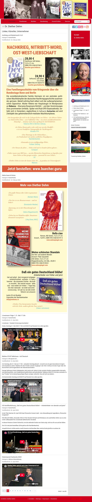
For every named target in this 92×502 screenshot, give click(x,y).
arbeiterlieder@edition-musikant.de (50, 428)
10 (30, 490)
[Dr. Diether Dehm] (46, 9)
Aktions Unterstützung (14, 459)
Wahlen (33, 21)
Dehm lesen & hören (9, 175)
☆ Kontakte (30, 499)
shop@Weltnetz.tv (7, 428)
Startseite (12, 21)
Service (67, 21)
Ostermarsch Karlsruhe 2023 (11, 457)
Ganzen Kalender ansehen (78, 127)
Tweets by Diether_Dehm (78, 156)
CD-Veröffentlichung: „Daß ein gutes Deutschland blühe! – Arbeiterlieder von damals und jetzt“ (34, 405)
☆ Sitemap (37, 499)
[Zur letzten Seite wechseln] (35, 490)
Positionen (23, 21)
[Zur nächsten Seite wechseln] (33, 490)
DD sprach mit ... (13, 359)
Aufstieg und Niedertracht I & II (12, 35)
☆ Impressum (45, 499)
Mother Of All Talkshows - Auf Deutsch (15, 356)
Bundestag (44, 21)
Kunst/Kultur (56, 21)
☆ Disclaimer (53, 499)
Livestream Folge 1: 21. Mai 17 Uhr (13, 315)
